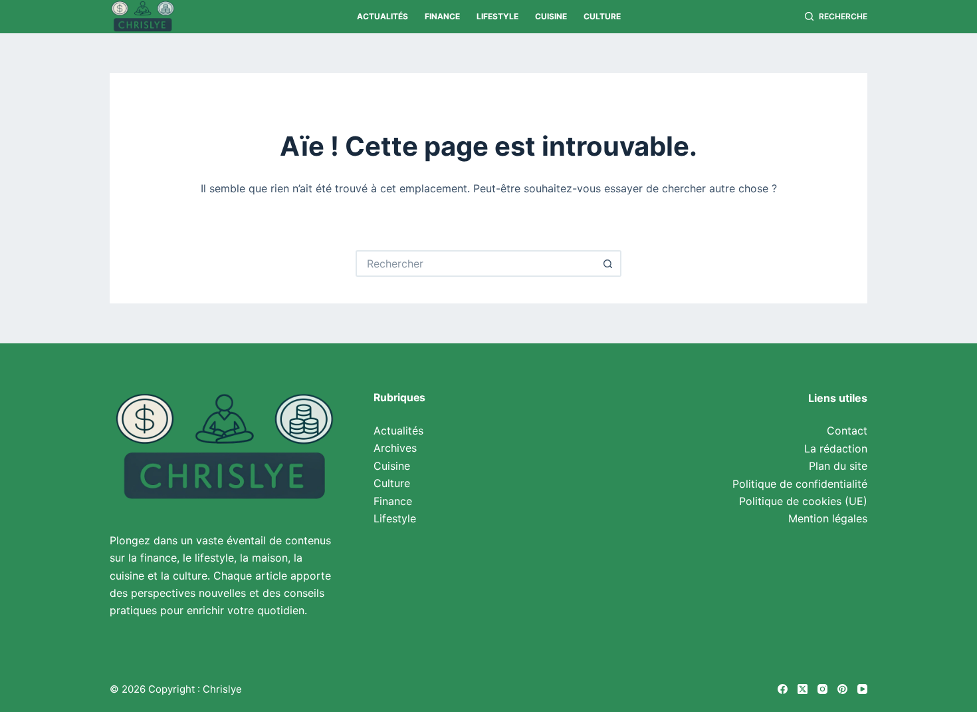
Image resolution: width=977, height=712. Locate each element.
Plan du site (838, 465)
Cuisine (551, 16)
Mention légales (827, 518)
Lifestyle (497, 16)
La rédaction (835, 448)
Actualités (382, 16)
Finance (442, 16)
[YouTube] (862, 689)
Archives (395, 447)
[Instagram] (822, 689)
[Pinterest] (842, 689)
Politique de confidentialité (799, 483)
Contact (847, 430)
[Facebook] (783, 689)
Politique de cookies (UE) (803, 501)
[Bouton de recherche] (608, 263)
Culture (602, 16)
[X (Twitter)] (803, 689)
